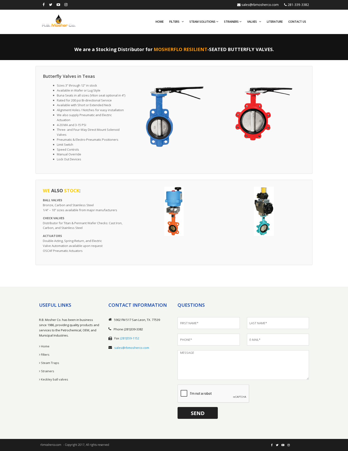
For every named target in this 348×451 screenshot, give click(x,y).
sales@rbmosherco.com (260, 4)
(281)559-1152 (129, 338)
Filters (175, 22)
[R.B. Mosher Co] (58, 20)
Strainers (47, 371)
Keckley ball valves (54, 379)
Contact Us (297, 22)
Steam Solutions (202, 22)
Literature (275, 22)
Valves (253, 22)
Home (160, 22)
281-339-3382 (298, 4)
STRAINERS (231, 22)
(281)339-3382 (133, 329)
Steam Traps (49, 363)
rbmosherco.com (50, 445)
